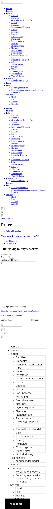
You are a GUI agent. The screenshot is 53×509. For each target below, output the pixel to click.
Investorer (15, 25)
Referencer (15, 92)
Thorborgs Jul (17, 71)
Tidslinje (14, 102)
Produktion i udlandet (20, 60)
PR (12, 57)
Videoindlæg (16, 74)
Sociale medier (17, 64)
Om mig (9, 95)
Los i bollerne (17, 36)
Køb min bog (11, 78)
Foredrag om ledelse (19, 88)
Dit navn (5, 254)
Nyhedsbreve (16, 50)
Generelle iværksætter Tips (22, 20)
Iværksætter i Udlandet (20, 27)
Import (14, 22)
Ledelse (14, 32)
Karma (14, 29)
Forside (9, 9)
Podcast (9, 83)
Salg (13, 62)
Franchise (15, 18)
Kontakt (14, 104)
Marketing (15, 39)
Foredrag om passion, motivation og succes (28, 90)
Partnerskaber (16, 53)
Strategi (14, 67)
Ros (13, 99)
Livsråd (14, 34)
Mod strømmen (17, 41)
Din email (5, 257)
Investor (9, 11)
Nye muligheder (17, 46)
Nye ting (14, 48)
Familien (14, 15)
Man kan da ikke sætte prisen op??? (20, 236)
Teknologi (15, 69)
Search (4, 320)
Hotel (13, 97)
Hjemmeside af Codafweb (11, 315)
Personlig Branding (19, 55)
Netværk (14, 43)
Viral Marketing (17, 76)
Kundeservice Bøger (19, 81)
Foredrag (10, 85)
